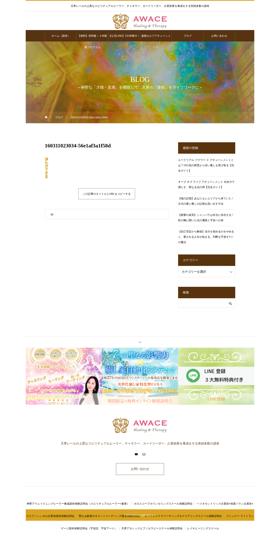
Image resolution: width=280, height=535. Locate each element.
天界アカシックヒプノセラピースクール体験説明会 (152, 528)
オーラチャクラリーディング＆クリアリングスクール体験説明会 (183, 516)
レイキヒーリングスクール (203, 528)
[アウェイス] (140, 21)
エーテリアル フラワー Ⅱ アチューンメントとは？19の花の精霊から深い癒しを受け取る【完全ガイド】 (206, 165)
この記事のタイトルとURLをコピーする (107, 193)
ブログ (188, 35)
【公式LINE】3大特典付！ (124, 35)
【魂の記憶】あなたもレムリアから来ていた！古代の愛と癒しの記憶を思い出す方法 (206, 201)
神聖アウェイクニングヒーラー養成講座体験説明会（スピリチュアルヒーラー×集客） (78, 503)
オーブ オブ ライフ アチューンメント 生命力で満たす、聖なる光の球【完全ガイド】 (206, 184)
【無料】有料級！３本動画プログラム (92, 37)
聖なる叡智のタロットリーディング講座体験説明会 (109, 516)
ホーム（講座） (60, 35)
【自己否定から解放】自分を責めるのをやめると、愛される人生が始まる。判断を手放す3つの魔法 (206, 237)
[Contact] (144, 454)
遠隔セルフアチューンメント (155, 37)
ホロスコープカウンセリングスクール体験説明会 (163, 503)
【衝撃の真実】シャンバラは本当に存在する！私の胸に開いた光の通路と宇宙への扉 (206, 218)
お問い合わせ (219, 35)
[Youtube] (136, 454)
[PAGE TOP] (140, 342)
